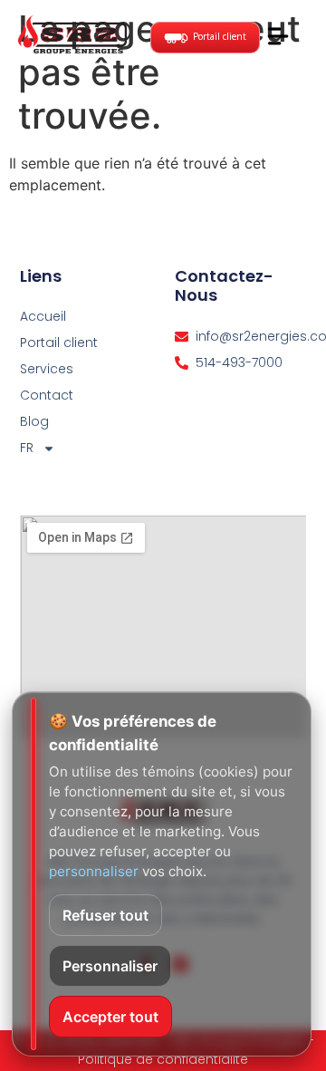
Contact (46, 395)
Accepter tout (110, 1017)
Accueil (43, 316)
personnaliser (94, 871)
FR (27, 448)
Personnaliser (110, 966)
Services (46, 369)
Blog (34, 421)
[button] (278, 37)
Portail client (59, 342)
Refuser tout (105, 915)
